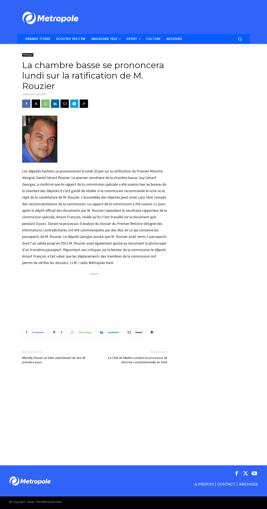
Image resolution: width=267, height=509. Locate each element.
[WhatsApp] (45, 104)
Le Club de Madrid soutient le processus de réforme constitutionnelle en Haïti (137, 360)
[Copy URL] (84, 104)
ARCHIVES (248, 484)
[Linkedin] (55, 104)
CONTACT (226, 484)
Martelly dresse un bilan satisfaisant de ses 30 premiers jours (54, 360)
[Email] (64, 104)
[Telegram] (74, 104)
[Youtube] (254, 473)
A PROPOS (204, 484)
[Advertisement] (94, 296)
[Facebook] (26, 104)
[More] (151, 332)
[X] (36, 104)
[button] (240, 39)
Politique (27, 54)
